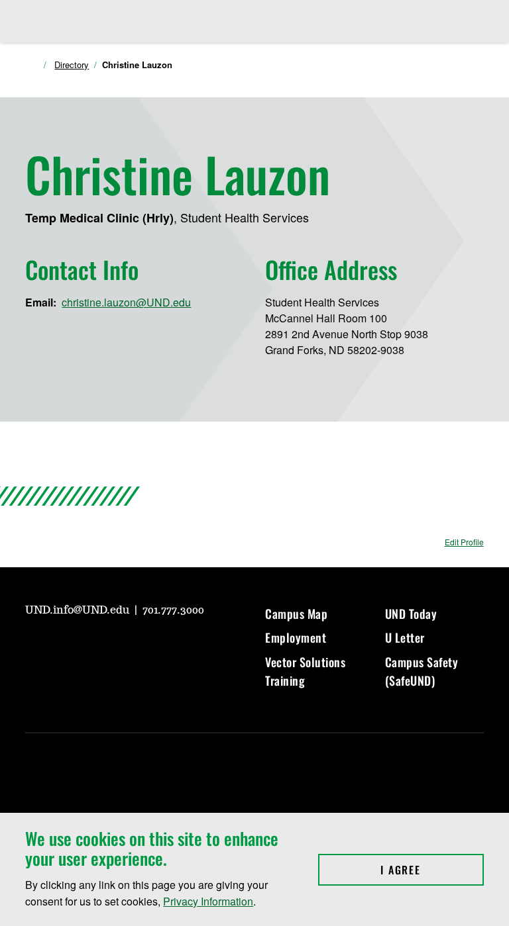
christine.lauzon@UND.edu (126, 302)
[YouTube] (34, 647)
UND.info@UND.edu (78, 610)
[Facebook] (98, 647)
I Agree (431, 870)
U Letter (405, 637)
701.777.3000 (173, 610)
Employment (295, 637)
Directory (71, 65)
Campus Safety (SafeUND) (422, 671)
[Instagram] (66, 647)
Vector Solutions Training (305, 671)
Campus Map (296, 613)
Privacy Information (208, 901)
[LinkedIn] (130, 647)
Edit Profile (464, 541)
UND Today (411, 613)
